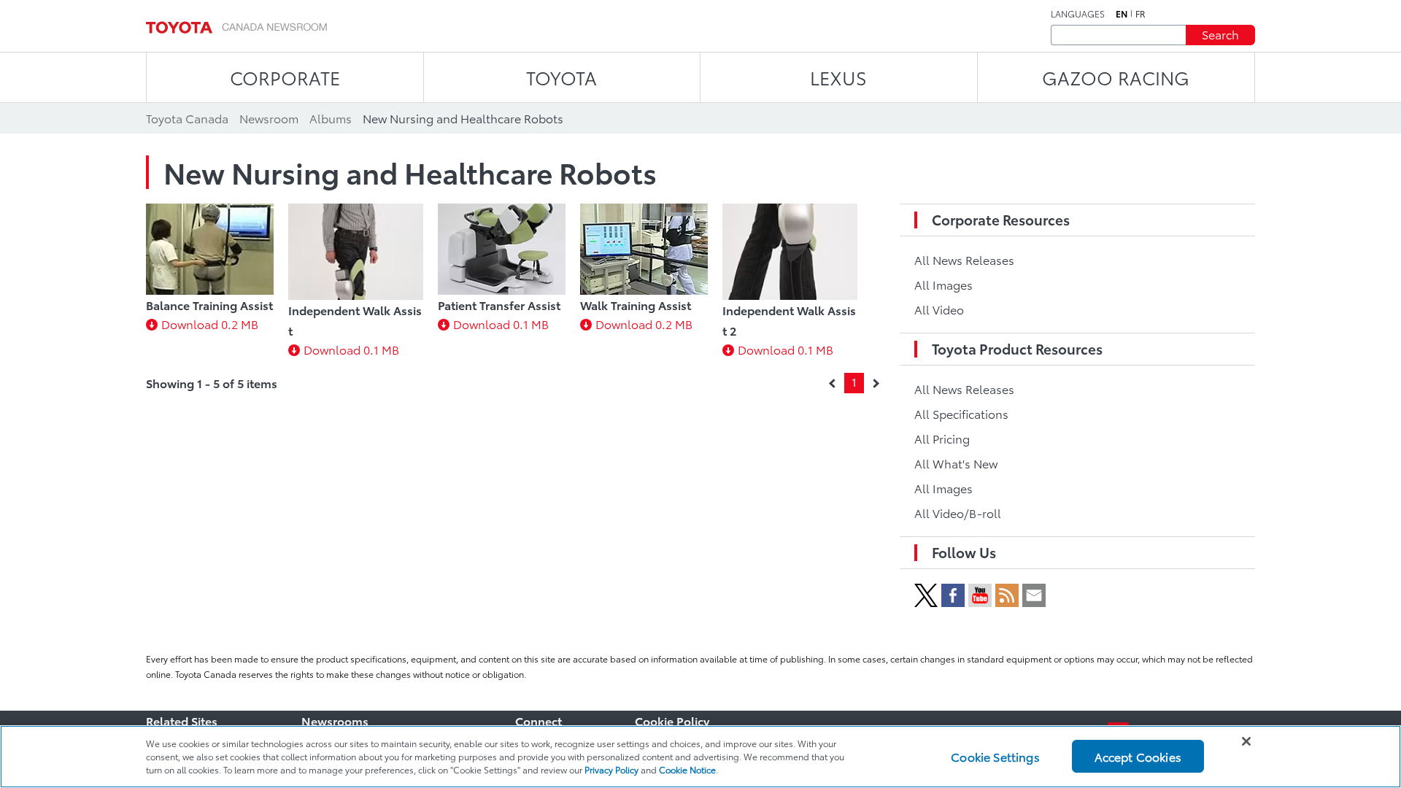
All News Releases (964, 259)
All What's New (955, 463)
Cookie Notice (687, 769)
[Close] (1246, 741)
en (1121, 14)
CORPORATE (285, 77)
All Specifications (961, 413)
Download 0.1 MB (351, 349)
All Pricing (942, 438)
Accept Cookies (1138, 756)
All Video (939, 309)
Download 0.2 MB (209, 323)
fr (1140, 14)
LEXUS (838, 77)
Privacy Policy (611, 769)
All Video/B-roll (957, 512)
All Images (943, 284)
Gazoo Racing (1115, 77)
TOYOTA (561, 77)
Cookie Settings (995, 756)
